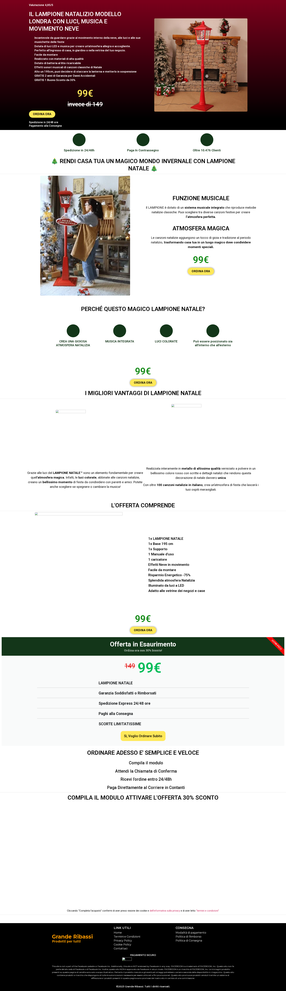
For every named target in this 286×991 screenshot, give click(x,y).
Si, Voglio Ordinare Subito (143, 736)
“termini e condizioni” (207, 910)
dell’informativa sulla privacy (165, 910)
